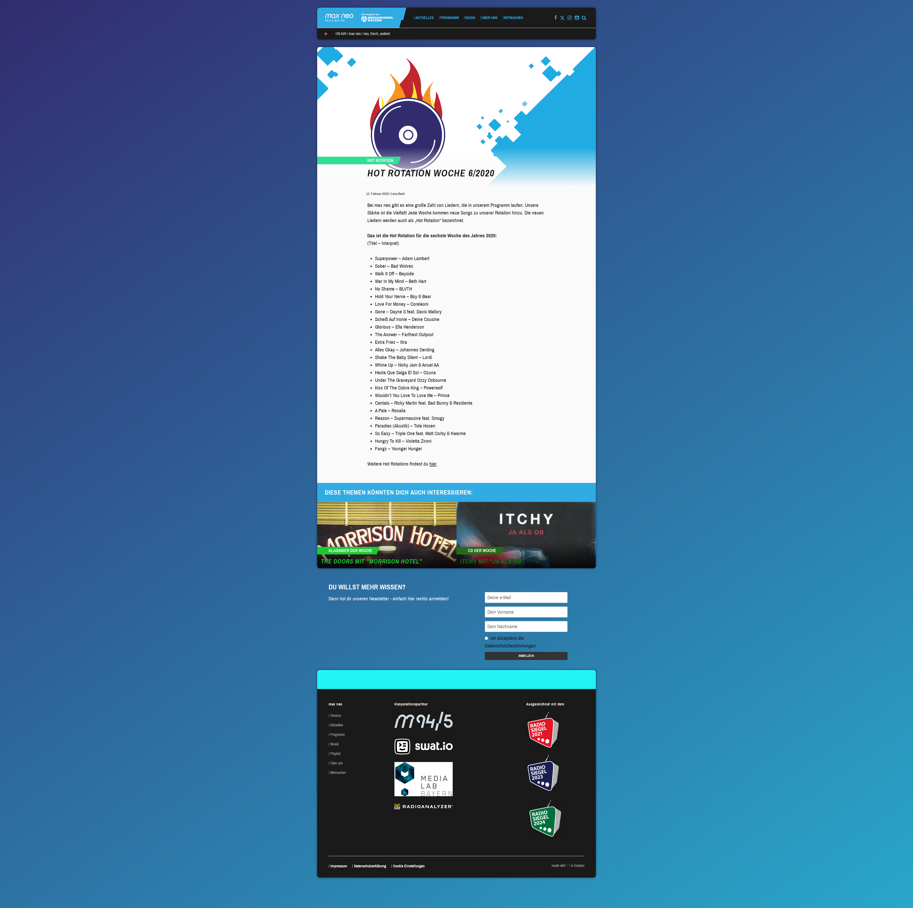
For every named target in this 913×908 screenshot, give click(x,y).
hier (432, 463)
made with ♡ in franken (568, 866)
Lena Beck (398, 194)
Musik (470, 18)
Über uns (490, 18)
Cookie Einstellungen (409, 866)
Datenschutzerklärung (370, 866)
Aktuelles (424, 18)
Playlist (335, 754)
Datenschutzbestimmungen (510, 645)
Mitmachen (513, 18)
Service (335, 716)
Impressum (338, 866)
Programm (449, 18)
